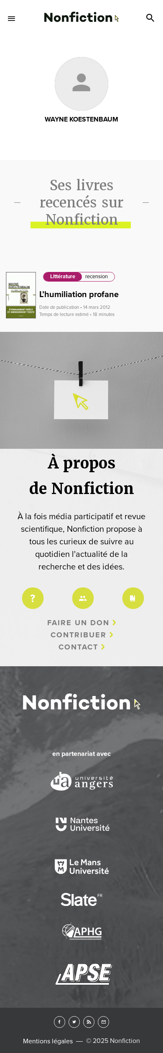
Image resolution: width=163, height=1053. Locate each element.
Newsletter (103, 1021)
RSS (88, 1021)
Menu (12, 18)
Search (151, 18)
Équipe (81, 592)
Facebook (59, 1021)
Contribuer (79, 634)
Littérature (62, 276)
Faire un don (78, 622)
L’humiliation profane (79, 295)
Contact (78, 647)
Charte (131, 592)
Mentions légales (48, 1041)
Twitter (74, 1021)
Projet (31, 592)
